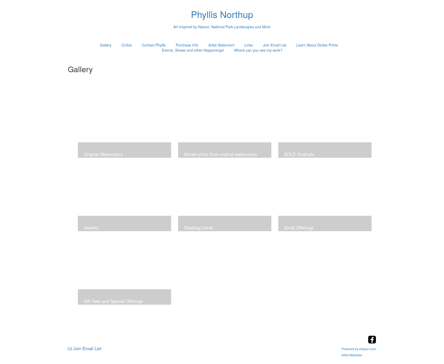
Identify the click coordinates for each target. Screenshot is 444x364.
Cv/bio (127, 45)
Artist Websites (351, 355)
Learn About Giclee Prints (317, 45)
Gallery (106, 45)
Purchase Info (187, 45)
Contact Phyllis (154, 45)
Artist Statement (221, 45)
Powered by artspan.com (358, 349)
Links (248, 45)
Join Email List (274, 45)
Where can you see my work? (258, 50)
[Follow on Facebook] (372, 342)
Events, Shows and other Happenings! (193, 50)
